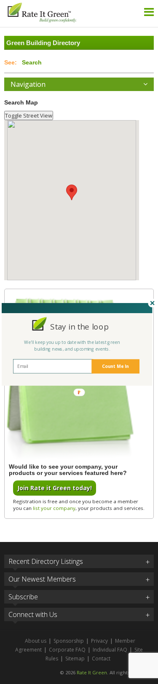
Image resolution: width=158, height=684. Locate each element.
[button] (79, 326)
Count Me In (115, 366)
